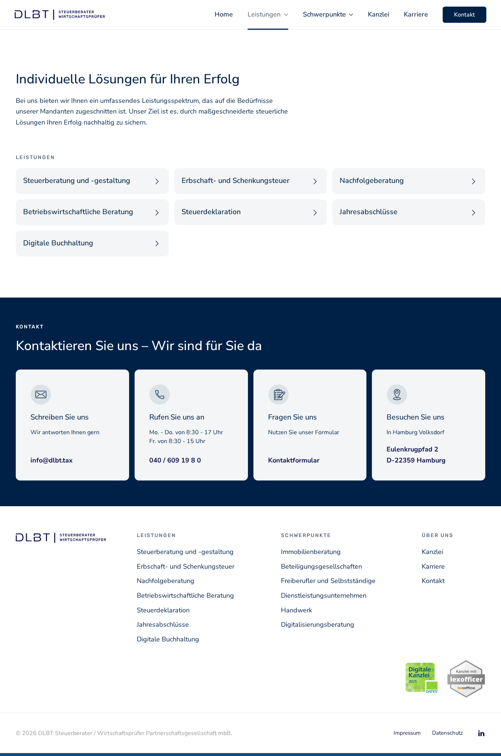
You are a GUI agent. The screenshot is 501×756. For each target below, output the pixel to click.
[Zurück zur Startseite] (60, 14)
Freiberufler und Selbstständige (328, 580)
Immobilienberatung (311, 551)
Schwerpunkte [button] (324, 14)
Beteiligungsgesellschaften (321, 566)
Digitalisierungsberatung (317, 624)
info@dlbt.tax (51, 460)
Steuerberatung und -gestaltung (185, 551)
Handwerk (296, 610)
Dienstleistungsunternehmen (323, 595)
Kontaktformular (293, 460)
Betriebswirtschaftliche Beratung (185, 595)
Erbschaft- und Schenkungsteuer (185, 566)
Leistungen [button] (264, 14)
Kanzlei (378, 14)
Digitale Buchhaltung (168, 639)
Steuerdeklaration (163, 610)
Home (224, 14)
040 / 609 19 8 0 (175, 460)
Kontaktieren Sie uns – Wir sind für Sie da (139, 346)
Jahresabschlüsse (163, 624)
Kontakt (464, 15)
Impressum (407, 733)
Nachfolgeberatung (165, 580)
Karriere (416, 14)
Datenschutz (447, 733)
